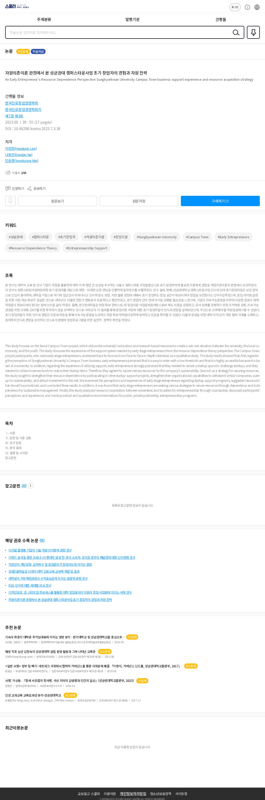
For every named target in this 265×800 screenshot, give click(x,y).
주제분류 (44, 19)
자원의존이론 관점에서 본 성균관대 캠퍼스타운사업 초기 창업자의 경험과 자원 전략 (60, 599)
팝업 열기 (30, 486)
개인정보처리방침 (133, 793)
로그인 (235, 7)
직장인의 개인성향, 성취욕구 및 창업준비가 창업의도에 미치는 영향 (50, 564)
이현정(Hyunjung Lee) (20, 148)
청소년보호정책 (160, 793)
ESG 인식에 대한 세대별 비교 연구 (30, 585)
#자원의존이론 (94, 236)
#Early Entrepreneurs (233, 236)
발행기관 (133, 19)
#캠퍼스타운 (40, 236)
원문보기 (57, 201)
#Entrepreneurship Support (86, 247)
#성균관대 (16, 236)
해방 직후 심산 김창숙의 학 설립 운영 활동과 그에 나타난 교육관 (50, 651)
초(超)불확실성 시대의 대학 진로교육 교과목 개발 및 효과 (44, 571)
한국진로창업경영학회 (21, 103)
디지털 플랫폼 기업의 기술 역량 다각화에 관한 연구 (40, 550)
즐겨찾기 (252, 38)
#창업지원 (121, 236)
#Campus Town (197, 236)
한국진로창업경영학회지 (23, 109)
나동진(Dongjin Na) (18, 154)
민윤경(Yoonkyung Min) (21, 160)
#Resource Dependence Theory (33, 247)
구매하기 (218, 201)
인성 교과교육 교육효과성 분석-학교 (33, 695)
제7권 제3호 (14, 115)
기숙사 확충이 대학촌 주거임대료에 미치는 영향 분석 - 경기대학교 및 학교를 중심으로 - (64, 637)
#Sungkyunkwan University (157, 236)
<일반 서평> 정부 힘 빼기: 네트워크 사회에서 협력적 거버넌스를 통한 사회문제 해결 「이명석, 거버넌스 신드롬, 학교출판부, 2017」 (93, 666)
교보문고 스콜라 (89, 793)
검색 (235, 36)
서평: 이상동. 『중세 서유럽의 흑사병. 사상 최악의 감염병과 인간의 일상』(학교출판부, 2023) (69, 680)
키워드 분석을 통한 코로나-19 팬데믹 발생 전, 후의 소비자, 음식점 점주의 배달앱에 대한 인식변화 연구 (72, 557)
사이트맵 (181, 793)
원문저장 (139, 201)
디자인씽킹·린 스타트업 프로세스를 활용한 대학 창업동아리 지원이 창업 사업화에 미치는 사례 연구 (70, 592)
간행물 (221, 19)
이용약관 (110, 793)
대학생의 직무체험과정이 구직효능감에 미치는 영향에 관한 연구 (48, 578)
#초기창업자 (66, 236)
